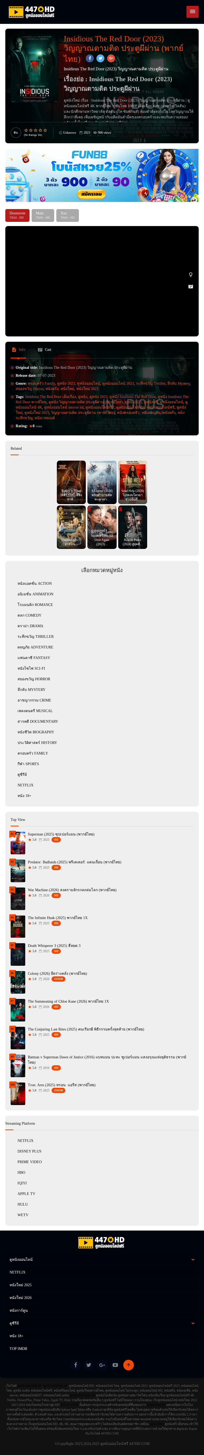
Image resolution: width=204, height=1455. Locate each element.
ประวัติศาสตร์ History (37, 743)
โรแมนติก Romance (35, 605)
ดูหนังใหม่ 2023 (36, 413)
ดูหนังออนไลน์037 (100, 407)
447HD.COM (69, 1405)
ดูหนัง (82, 397)
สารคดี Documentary (38, 722)
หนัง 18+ (24, 796)
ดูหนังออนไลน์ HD (82, 1395)
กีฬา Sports (28, 764)
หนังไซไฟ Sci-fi (31, 668)
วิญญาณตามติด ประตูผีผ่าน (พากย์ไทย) (83, 413)
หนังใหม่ (67, 389)
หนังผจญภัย (151, 413)
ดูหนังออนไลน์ (88, 384)
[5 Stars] (45, 130)
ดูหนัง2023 (133, 402)
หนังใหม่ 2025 (21, 1285)
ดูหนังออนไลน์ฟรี (161, 407)
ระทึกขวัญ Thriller (150, 384)
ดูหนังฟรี (151, 402)
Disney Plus (29, 1151)
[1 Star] (26, 130)
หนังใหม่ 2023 (87, 389)
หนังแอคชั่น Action (35, 584)
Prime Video (30, 1162)
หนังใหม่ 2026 (21, 1298)
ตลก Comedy (29, 615)
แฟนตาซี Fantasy (34, 658)
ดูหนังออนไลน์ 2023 (118, 384)
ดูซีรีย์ (22, 775)
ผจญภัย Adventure (35, 647)
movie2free (157, 1424)
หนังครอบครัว (128, 413)
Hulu (23, 1204)
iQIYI (22, 1183)
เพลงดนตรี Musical (35, 711)
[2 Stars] (31, 130)
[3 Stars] (35, 130)
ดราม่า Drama (30, 626)
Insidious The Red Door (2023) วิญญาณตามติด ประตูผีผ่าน (138, 100)
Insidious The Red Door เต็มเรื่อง (50, 397)
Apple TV (26, 1194)
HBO (21, 1173)
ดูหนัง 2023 (66, 384)
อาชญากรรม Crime (34, 700)
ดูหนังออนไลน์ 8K (30, 1386)
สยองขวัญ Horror (29, 389)
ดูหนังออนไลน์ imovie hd (63, 407)
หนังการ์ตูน (19, 1311)
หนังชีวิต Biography (36, 732)
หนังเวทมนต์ (45, 418)
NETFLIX (25, 785)
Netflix (25, 1141)
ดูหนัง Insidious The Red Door (132, 397)
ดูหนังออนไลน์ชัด (130, 407)
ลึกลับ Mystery (178, 384)
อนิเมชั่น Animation (35, 594)
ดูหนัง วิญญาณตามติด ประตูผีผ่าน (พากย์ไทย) (86, 402)
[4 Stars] (40, 130)
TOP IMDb (18, 1349)
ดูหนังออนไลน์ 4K (55, 1386)
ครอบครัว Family (41, 384)
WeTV (23, 1215)
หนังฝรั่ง (51, 389)
